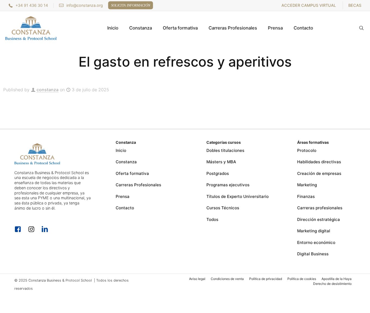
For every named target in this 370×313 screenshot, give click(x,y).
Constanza (126, 161)
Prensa (122, 196)
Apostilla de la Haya (337, 279)
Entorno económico (316, 242)
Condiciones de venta (227, 279)
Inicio (121, 150)
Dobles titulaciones (225, 150)
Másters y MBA (221, 161)
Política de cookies (301, 279)
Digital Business (313, 253)
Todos (212, 219)
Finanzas (306, 196)
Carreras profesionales (319, 207)
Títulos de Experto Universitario (237, 196)
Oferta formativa (132, 173)
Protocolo (306, 150)
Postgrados (217, 173)
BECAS (354, 5)
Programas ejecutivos (227, 184)
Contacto (125, 207)
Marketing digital (313, 230)
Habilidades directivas (319, 161)
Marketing (307, 184)
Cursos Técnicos (222, 207)
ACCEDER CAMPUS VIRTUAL (308, 5)
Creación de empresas (319, 173)
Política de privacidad (265, 279)
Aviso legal (197, 279)
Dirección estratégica (318, 219)
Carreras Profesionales (138, 184)
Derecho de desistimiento (332, 284)
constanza (48, 89)
